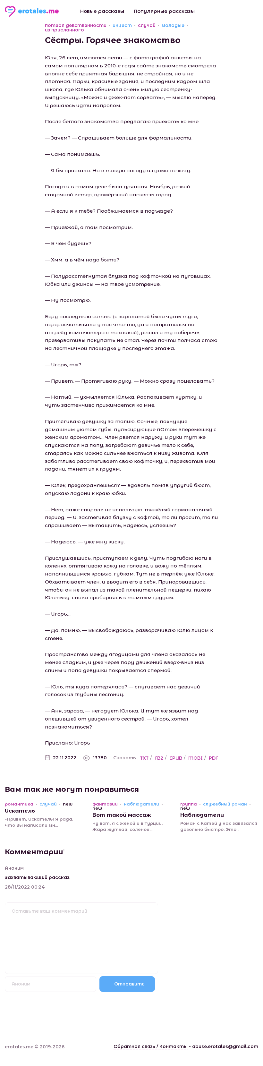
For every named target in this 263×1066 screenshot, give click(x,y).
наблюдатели (141, 804)
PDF (213, 758)
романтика (19, 804)
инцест (122, 25)
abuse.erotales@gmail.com (225, 1046)
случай (147, 25)
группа (188, 804)
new (67, 804)
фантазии (105, 804)
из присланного (64, 30)
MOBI (195, 758)
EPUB (175, 758)
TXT (144, 758)
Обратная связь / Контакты (151, 1046)
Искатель (20, 811)
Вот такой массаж (121, 815)
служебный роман (225, 804)
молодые (173, 25)
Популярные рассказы (164, 11)
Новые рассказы (102, 11)
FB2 (159, 758)
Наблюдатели (202, 815)
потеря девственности (75, 25)
